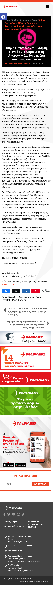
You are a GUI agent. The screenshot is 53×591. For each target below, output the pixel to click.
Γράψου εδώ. (8, 284)
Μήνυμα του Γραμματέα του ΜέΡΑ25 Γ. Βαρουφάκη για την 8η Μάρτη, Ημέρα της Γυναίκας (25, 324)
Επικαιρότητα (10, 521)
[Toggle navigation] (47, 6)
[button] (3, 16)
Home (7, 20)
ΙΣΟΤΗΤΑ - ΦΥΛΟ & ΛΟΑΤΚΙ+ (15, 300)
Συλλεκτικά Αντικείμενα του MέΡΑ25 (35, 524)
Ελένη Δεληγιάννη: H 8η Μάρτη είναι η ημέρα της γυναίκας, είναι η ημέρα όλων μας (28, 311)
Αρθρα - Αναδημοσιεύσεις (24, 20)
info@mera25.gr (15, 551)
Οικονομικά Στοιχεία (14, 526)
